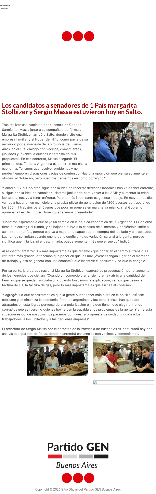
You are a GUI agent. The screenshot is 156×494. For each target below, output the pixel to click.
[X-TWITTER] (78, 36)
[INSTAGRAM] (89, 36)
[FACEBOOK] (67, 36)
